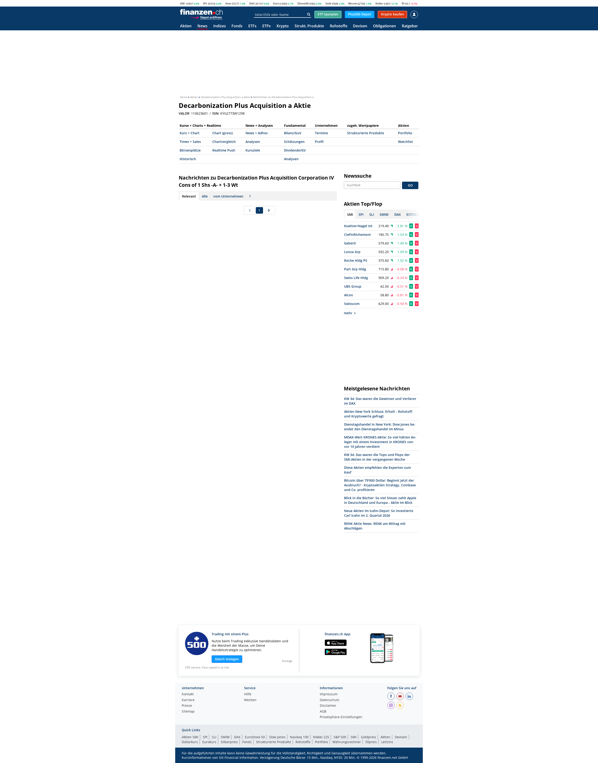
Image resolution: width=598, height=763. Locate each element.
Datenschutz (329, 700)
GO (410, 185)
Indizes (219, 26)
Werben (250, 700)
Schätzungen (294, 141)
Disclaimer (328, 706)
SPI (205, 3)
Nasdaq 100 (299, 737)
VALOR (184, 113)
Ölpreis (371, 742)
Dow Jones (277, 737)
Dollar (379, 3)
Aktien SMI (190, 737)
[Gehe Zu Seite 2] (269, 210)
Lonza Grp (352, 252)
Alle (205, 196)
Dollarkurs (190, 742)
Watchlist (405, 141)
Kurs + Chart (189, 133)
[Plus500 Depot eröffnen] (206, 17)
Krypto (283, 26)
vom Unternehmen (228, 196)
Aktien (186, 26)
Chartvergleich (224, 141)
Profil (319, 141)
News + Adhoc (257, 133)
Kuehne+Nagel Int (358, 226)
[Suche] (308, 14)
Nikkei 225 (321, 737)
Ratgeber (410, 26)
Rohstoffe (338, 26)
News (202, 26)
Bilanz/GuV (292, 133)
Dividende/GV (295, 150)
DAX (252, 3)
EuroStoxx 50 (255, 737)
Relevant (189, 196)
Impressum (329, 694)
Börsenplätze (190, 150)
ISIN (215, 113)
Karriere (188, 700)
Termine (321, 133)
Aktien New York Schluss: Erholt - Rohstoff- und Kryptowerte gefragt (378, 413)
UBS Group (352, 286)
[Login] (414, 14)
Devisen (360, 26)
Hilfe (247, 694)
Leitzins (387, 742)
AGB (323, 712)
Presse (187, 706)
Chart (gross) (222, 133)
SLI (214, 737)
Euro (276, 3)
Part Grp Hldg (355, 269)
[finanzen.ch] (201, 12)
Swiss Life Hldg (356, 278)
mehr (348, 313)
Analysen (253, 141)
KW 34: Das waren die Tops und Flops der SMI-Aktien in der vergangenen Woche (377, 457)
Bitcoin (352, 3)
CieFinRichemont (357, 234)
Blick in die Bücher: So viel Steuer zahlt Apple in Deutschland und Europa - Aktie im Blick (380, 500)
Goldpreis (368, 737)
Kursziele (253, 150)
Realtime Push (223, 150)
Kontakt (188, 694)
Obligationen (384, 26)
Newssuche (357, 176)
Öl (403, 3)
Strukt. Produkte (309, 26)
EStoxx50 (303, 3)
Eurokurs (209, 742)
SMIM (225, 737)
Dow (228, 3)
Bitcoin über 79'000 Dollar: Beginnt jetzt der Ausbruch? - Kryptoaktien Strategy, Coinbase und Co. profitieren (380, 485)
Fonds (236, 26)
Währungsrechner (346, 742)
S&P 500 (340, 737)
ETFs (252, 26)
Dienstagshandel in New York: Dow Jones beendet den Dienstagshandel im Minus (379, 426)
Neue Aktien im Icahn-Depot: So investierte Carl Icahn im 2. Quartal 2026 (378, 513)
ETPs (266, 26)
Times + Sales (190, 141)
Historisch (188, 159)
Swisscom (352, 303)
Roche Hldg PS (355, 260)
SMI (182, 3)
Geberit (350, 243)
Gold (328, 3)
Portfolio (405, 133)
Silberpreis (229, 742)
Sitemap (188, 712)
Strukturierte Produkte (365, 133)
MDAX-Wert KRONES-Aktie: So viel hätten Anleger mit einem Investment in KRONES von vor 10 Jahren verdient (380, 442)
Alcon (348, 295)
